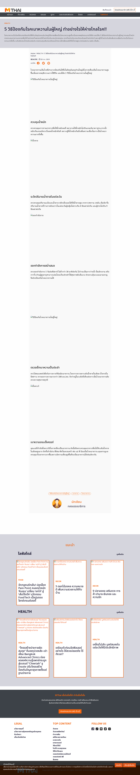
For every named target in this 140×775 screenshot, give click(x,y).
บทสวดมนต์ (91, 14)
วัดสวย (80, 14)
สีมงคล (55, 759)
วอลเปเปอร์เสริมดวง (66, 14)
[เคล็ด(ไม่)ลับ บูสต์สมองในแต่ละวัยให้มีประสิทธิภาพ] (107, 627)
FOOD (20, 580)
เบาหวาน (75, 493)
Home (33, 53)
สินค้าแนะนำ (107, 10)
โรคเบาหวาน (86, 493)
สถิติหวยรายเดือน (59, 737)
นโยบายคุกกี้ (19, 728)
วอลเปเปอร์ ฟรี (58, 756)
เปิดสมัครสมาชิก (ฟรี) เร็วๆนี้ (70, 711)
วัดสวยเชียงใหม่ (58, 731)
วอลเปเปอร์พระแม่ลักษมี (62, 754)
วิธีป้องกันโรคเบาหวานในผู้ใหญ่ (59, 493)
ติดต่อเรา (17, 734)
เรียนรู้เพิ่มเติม (129, 765)
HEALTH (7, 23)
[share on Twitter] (43, 63)
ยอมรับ (118, 765)
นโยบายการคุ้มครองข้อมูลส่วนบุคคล (27, 731)
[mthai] (13, 9)
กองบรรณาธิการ (76, 506)
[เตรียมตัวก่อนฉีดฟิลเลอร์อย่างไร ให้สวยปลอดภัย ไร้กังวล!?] (70, 629)
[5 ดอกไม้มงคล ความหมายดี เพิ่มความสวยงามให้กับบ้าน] (70, 569)
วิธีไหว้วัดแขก (58, 751)
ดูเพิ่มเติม (120, 554)
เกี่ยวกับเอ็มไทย (20, 737)
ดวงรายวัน (57, 740)
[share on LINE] (48, 63)
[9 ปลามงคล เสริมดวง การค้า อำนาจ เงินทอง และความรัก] (107, 571)
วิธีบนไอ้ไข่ (56, 745)
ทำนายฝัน (21, 14)
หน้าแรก (10, 14)
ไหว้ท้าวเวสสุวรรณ (59, 748)
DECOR (58, 581)
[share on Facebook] (38, 63)
